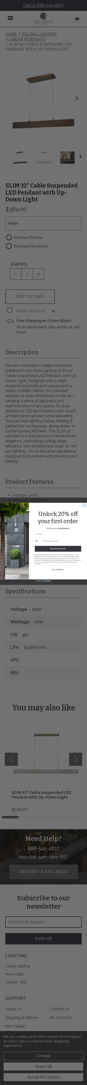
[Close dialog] (84, 505)
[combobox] (38, 541)
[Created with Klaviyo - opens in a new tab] (43, 581)
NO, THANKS (58, 569)
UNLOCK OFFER (58, 549)
